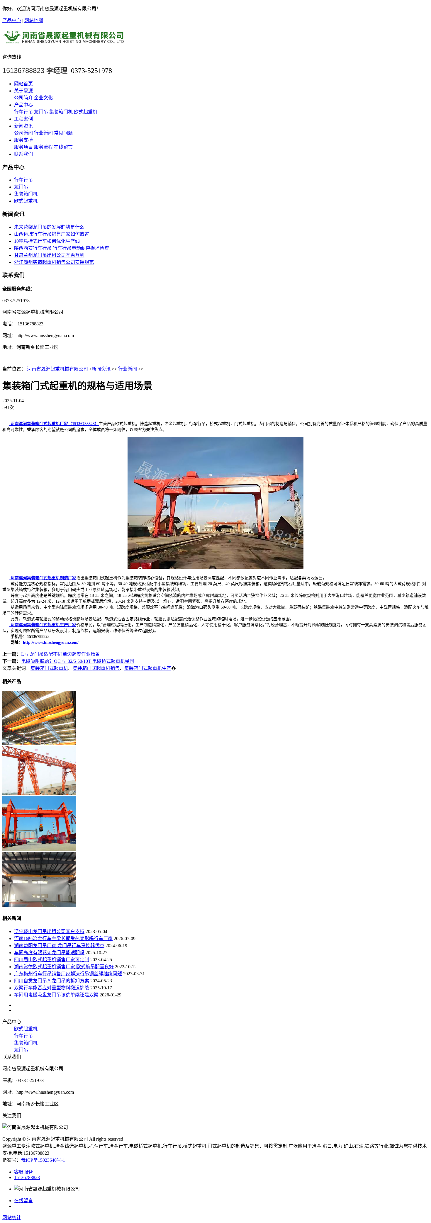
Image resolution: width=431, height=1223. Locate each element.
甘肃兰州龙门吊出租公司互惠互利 (49, 255)
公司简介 (23, 97)
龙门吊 (41, 111)
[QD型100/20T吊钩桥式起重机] (39, 742)
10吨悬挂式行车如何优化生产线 (47, 241)
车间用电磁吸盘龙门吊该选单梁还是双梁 (56, 994)
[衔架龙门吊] (39, 793)
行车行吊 (23, 111)
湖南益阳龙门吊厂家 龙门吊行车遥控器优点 (59, 945)
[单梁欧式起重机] (39, 905)
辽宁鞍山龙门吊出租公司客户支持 (49, 931)
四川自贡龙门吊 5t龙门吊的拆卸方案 (51, 980)
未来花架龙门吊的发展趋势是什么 (49, 227)
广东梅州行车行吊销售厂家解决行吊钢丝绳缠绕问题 (68, 973)
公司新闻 (23, 132)
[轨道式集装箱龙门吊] (39, 849)
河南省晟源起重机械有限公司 (57, 368)
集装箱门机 (61, 111)
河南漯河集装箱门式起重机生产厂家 (42, 625)
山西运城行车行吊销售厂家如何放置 (51, 234)
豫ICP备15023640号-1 (43, 1160)
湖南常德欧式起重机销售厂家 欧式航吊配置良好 (64, 966)
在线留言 (63, 147)
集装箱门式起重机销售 (96, 668)
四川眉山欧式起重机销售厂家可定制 (51, 959)
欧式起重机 (85, 111)
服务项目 (23, 147)
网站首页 (23, 83)
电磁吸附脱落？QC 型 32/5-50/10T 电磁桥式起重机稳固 (77, 661)
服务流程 (43, 147)
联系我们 (23, 154)
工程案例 (23, 118)
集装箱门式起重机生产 (147, 668)
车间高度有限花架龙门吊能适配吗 (49, 952)
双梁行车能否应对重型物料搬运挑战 (51, 987)
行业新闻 (43, 132)
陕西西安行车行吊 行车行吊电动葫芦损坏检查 (61, 248)
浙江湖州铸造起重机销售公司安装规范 (54, 262)
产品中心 (11, 20)
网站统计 (11, 1217)
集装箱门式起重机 (49, 668)
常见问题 (63, 132)
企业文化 (43, 97)
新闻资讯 (23, 125)
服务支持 (23, 139)
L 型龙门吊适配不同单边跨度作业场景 (60, 654)
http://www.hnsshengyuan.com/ (51, 642)
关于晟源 (23, 90)
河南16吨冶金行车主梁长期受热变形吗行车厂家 (63, 938)
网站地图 (33, 20)
